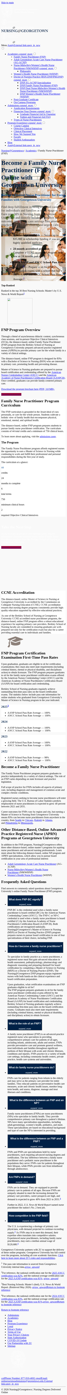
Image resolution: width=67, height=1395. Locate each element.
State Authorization (16, 1337)
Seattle (18, 820)
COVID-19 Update (17, 1340)
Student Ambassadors (24, 139)
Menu (4, 45)
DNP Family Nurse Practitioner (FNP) (39, 85)
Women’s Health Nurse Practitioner (24, 875)
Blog (9, 142)
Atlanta (48, 820)
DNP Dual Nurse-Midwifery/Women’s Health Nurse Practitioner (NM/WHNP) (42, 89)
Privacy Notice (14, 1329)
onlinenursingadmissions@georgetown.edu (27, 1381)
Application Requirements (26, 108)
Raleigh (38, 820)
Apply (23, 45)
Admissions (20, 105)
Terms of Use (14, 1332)
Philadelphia (11, 823)
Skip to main (7, 2)
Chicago (29, 820)
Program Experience (24, 123)
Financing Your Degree (32, 111)
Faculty (17, 137)
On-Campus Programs (25, 102)
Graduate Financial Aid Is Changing (37, 114)
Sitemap (11, 1346)
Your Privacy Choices (18, 1334)
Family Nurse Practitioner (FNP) (30, 56)
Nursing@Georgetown (12, 150)
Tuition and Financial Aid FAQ (35, 117)
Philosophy (25, 71)
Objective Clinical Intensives (28, 128)
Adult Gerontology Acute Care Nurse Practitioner (31, 864)
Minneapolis (27, 823)
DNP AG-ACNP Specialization (35, 82)
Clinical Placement (23, 131)
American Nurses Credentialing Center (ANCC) (31, 373)
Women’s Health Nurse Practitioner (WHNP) (36, 74)
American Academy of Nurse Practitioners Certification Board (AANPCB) (33, 376)
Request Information (11, 394)
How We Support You (25, 134)
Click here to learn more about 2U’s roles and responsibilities (32, 1256)
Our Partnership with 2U (19, 1343)
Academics (19, 54)
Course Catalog (21, 125)
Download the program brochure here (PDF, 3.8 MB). (28, 389)
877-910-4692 (18, 1378)
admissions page (48, 436)
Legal (10, 1326)
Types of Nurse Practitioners (28, 119)
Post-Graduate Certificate (26, 99)
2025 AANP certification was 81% (25, 1278)
